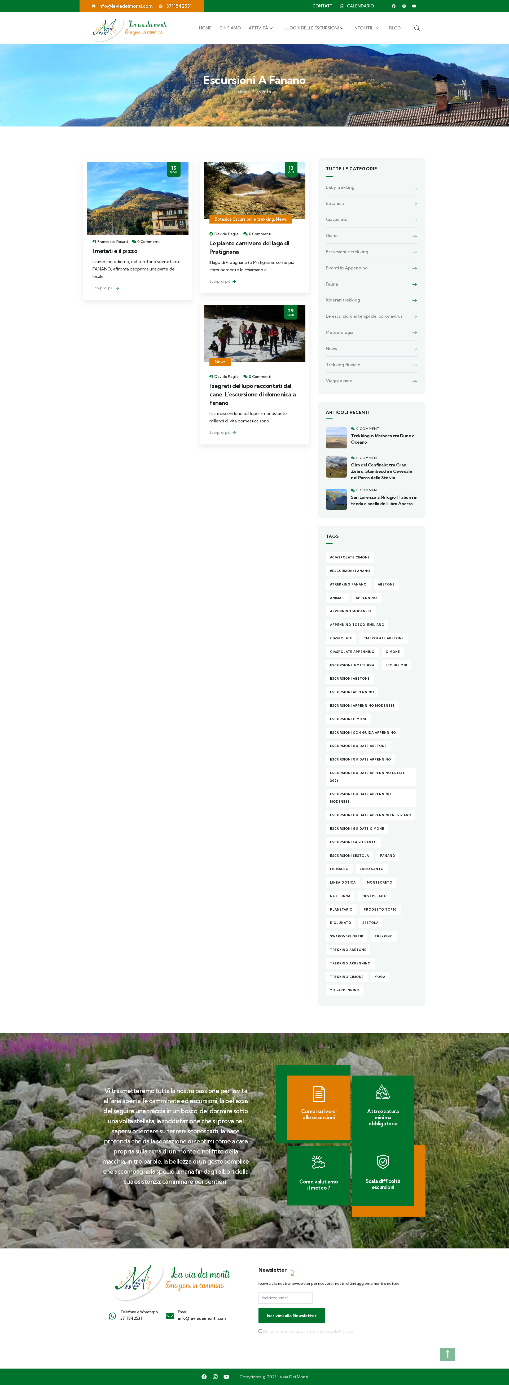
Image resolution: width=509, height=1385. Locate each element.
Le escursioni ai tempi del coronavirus (364, 316)
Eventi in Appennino (347, 267)
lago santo (372, 869)
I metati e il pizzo (115, 251)
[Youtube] (414, 6)
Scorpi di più (103, 288)
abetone (386, 584)
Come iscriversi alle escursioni (318, 1114)
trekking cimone (347, 977)
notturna (340, 896)
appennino (366, 598)
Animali (337, 598)
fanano (387, 856)
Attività (258, 27)
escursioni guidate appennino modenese (360, 798)
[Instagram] (404, 6)
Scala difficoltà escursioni (383, 1184)
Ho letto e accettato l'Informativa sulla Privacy (308, 1331)
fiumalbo (339, 869)
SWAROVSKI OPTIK (346, 936)
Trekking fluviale (343, 364)
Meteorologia (339, 332)
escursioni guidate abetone (358, 746)
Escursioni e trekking (253, 219)
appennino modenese (351, 611)
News (281, 219)
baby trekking (340, 187)
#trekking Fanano (348, 584)
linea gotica (343, 882)
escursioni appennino (352, 692)
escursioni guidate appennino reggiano (370, 815)
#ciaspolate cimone (350, 557)
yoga (380, 977)
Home (205, 27)
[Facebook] (394, 6)
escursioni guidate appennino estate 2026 (367, 777)
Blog (395, 27)
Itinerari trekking (343, 300)
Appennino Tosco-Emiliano (357, 625)
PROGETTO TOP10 (380, 909)
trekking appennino (350, 963)
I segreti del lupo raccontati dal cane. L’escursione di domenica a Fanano (252, 394)
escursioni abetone (350, 678)
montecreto (379, 882)
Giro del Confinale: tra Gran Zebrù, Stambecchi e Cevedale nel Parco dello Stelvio (381, 471)
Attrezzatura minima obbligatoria (383, 1117)
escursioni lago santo (353, 842)
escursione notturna (352, 665)
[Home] (171, 1279)
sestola (370, 923)
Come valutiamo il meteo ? (318, 1184)
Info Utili (364, 27)
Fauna (332, 284)
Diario (332, 235)
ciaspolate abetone (383, 638)
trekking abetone (348, 950)
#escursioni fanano (350, 571)
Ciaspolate (337, 219)
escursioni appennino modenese (362, 705)
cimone (393, 652)
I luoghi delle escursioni (311, 27)
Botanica (223, 219)
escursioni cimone (348, 719)
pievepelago (374, 896)
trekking (384, 936)
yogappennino (344, 990)
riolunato (340, 923)
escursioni (396, 665)
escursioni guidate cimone (357, 829)
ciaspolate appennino (352, 652)
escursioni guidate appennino (360, 759)
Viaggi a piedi (340, 380)
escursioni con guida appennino (363, 733)
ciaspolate (341, 638)
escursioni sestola (349, 856)
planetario (341, 909)
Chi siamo (230, 27)
